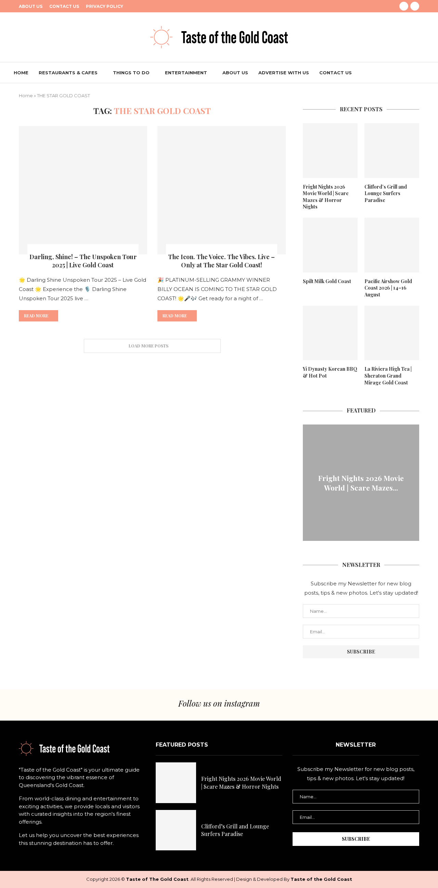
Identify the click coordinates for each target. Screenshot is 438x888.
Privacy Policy (104, 6)
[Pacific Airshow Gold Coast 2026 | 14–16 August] (391, 245)
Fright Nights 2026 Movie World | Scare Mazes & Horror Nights (326, 196)
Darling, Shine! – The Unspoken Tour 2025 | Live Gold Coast (83, 261)
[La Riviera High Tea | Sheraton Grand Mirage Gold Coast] (391, 333)
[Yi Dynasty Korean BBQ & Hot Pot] (330, 333)
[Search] (420, 72)
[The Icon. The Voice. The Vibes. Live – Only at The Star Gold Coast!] (221, 190)
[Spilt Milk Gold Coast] (330, 245)
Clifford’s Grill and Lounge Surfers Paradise (385, 193)
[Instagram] (414, 6)
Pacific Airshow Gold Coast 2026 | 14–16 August (388, 288)
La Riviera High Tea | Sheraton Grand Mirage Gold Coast (388, 375)
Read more (36, 315)
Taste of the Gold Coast (321, 879)
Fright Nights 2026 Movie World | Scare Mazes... (361, 482)
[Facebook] (403, 6)
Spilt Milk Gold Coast (327, 281)
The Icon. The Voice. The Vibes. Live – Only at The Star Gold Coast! (221, 261)
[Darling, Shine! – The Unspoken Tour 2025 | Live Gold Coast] (83, 190)
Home (21, 72)
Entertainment (186, 72)
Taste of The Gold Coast (157, 879)
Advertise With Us (283, 72)
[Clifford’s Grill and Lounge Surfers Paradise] (391, 150)
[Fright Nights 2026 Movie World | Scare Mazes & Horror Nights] (330, 150)
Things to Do (131, 72)
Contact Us (64, 6)
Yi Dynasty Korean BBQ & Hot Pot (330, 372)
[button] (309, 482)
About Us (30, 6)
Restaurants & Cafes (68, 72)
